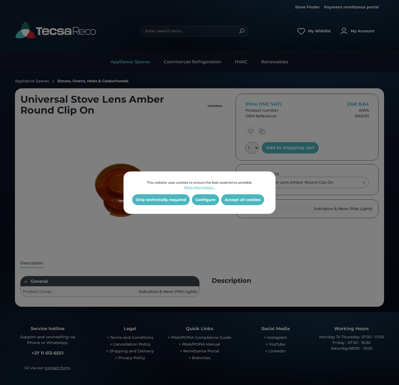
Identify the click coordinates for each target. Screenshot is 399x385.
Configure (205, 199)
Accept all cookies (243, 199)
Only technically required (161, 199)
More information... (199, 187)
